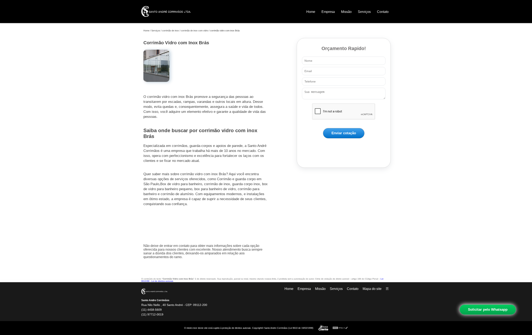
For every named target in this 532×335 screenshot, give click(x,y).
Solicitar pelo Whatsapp (487, 310)
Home (310, 12)
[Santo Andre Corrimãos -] (166, 19)
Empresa (328, 12)
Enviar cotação (343, 133)
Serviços (364, 12)
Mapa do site (372, 289)
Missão (346, 12)
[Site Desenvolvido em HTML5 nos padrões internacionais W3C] (340, 328)
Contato (383, 12)
